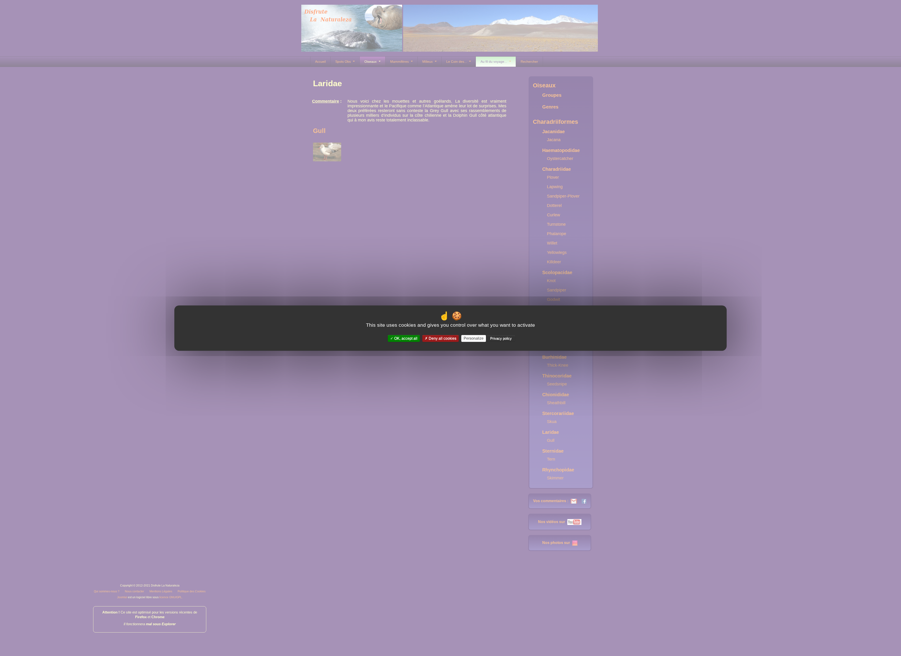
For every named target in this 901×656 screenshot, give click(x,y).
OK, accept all (405, 338)
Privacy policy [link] (501, 338)
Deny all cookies (442, 338)
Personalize (474, 338)
